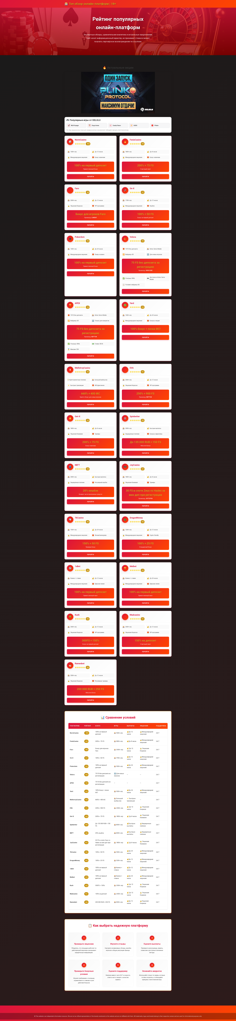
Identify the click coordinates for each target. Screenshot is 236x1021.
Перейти (90, 176)
